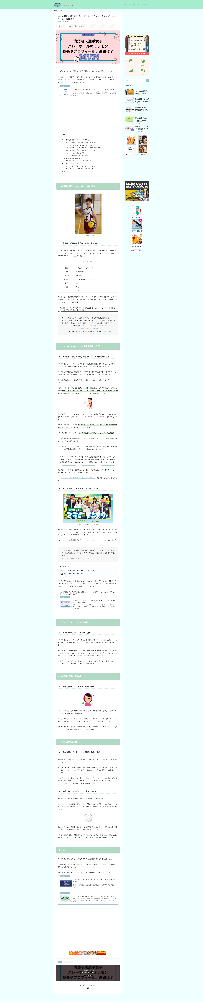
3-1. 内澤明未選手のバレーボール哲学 (77, 155)
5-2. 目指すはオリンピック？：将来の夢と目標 (80, 168)
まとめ (66, 171)
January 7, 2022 (107, 331)
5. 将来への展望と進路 (71, 164)
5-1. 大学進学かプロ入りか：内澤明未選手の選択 (80, 166)
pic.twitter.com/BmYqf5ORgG (88, 328)
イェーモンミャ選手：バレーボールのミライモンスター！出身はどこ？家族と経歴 (94, 602)
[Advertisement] (88, 115)
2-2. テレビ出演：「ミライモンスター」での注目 (80, 150)
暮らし (59, 21)
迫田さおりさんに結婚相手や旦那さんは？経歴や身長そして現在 (94, 896)
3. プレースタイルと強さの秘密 (74, 153)
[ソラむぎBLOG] (63, 4)
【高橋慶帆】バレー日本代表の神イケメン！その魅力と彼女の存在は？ (94, 881)
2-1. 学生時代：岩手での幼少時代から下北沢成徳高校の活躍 (83, 148)
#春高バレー (86, 326)
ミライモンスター (68, 961)
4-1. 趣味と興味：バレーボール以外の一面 (78, 161)
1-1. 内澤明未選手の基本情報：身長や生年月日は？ (81, 142)
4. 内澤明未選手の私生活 (72, 158)
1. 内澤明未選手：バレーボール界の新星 (77, 140)
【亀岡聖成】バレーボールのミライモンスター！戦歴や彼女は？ (94, 90)
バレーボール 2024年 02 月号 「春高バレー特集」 (77, 478)
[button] (88, 988)
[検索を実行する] (147, 80)
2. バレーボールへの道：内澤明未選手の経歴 (78, 145)
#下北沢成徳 (103, 326)
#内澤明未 (94, 326)
